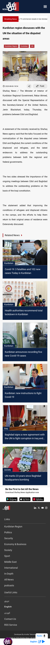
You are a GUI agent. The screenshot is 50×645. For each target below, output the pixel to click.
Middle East (10, 561)
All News (9, 579)
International (11, 567)
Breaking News (10, 19)
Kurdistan (24, 46)
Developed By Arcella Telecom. (25, 634)
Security (8, 538)
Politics (8, 532)
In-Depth (8, 573)
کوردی (7, 613)
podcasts (9, 585)
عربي (6, 601)
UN (32, 46)
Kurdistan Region (11, 46)
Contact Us (10, 619)
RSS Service (10, 624)
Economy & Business (15, 544)
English (8, 607)
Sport (7, 556)
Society (8, 550)
